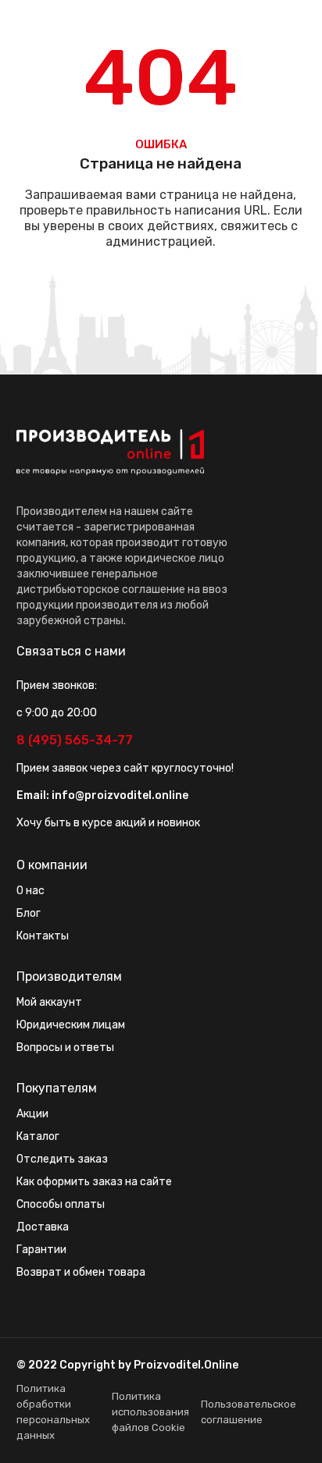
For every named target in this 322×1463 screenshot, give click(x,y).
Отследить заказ (62, 1159)
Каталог (37, 1136)
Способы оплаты (60, 1204)
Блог (28, 913)
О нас (30, 890)
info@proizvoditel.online (120, 795)
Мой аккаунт (49, 1002)
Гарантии (41, 1249)
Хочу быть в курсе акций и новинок (108, 822)
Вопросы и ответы (65, 1047)
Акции (32, 1113)
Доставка (42, 1227)
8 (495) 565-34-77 (74, 740)
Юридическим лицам (70, 1025)
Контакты (42, 936)
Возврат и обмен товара (80, 1272)
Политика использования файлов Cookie (150, 1411)
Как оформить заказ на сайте (94, 1181)
